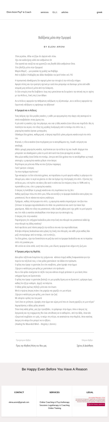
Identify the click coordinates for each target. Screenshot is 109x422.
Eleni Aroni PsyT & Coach (19, 12)
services (45, 12)
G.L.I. (55, 12)
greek (99, 12)
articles (64, 12)
